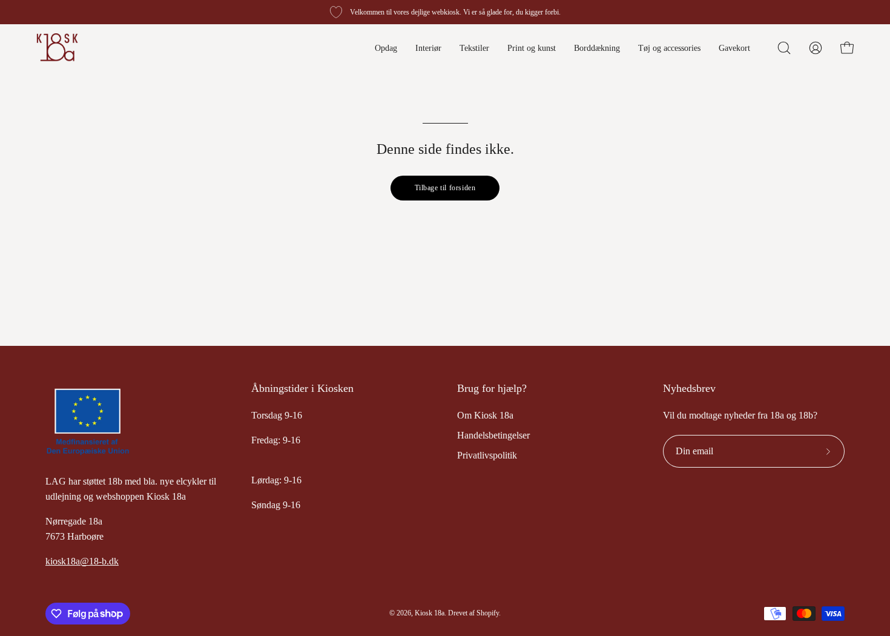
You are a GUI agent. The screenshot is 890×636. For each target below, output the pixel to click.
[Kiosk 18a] (57, 47)
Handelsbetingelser (493, 435)
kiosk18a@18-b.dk (82, 561)
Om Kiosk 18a (485, 415)
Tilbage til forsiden (445, 188)
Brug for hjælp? (492, 388)
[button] (784, 48)
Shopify (487, 613)
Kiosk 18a (429, 613)
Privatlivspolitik (487, 455)
